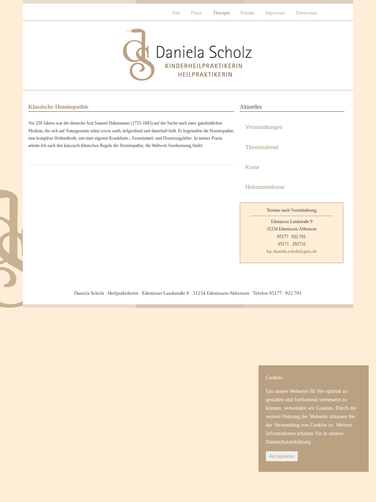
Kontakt (247, 12)
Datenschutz (306, 12)
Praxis (196, 12)
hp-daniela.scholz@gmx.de (292, 251)
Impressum (275, 12)
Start (176, 12)
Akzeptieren (281, 456)
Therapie (221, 12)
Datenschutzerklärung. (289, 442)
